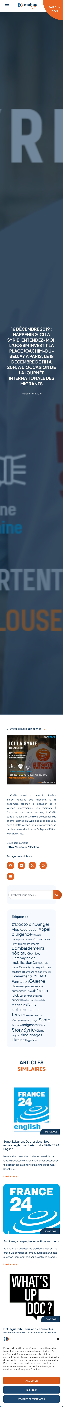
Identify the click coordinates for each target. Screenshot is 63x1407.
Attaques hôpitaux (32, 939)
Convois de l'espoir (32, 967)
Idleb (15, 995)
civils (46, 963)
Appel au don (29, 929)
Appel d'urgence (31, 931)
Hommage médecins (27, 986)
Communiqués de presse (25, 729)
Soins (41, 1025)
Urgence (31, 1040)
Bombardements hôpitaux (28, 950)
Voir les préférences (31, 1399)
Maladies (25, 1000)
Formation (20, 981)
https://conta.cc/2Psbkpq (23, 846)
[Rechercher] (57, 894)
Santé (44, 1019)
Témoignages (30, 1035)
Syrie (29, 1030)
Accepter (32, 1380)
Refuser (31, 1389)
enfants (47, 971)
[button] (58, 1339)
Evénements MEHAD (29, 976)
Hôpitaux (41, 991)
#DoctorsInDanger (30, 924)
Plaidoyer (33, 1020)
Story (17, 1030)
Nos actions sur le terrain (25, 1009)
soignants (30, 1024)
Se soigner (17, 1025)
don (40, 971)
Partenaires (20, 1020)
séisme (40, 1030)
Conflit (15, 967)
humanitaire (19, 990)
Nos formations (34, 1015)
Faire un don (54, 9)
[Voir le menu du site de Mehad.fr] (7, 6)
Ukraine (18, 1039)
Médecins (19, 1005)
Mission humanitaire (37, 1000)
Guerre (37, 981)
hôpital (30, 991)
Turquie (15, 1035)
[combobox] (30, 894)
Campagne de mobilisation (24, 960)
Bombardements (29, 943)
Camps (38, 962)
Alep (15, 929)
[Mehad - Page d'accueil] (28, 6)
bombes (34, 953)
